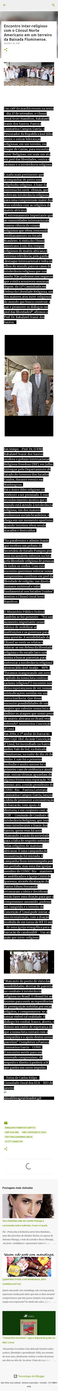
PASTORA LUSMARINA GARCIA (18, 1137)
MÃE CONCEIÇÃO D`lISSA (34, 1132)
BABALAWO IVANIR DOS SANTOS (20, 1128)
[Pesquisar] (53, 5)
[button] (6, 50)
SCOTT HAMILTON (13, 1141)
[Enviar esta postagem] (6, 1124)
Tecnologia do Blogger (31, 1376)
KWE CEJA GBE (12, 1132)
